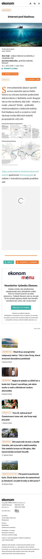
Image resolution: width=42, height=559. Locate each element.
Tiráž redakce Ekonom (9, 518)
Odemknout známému (28, 262)
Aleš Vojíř (6, 56)
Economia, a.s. (21, 502)
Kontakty (4, 515)
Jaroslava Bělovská (9, 61)
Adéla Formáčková (24, 538)
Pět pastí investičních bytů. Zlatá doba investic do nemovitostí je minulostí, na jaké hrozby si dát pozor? (21, 477)
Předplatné (5, 520)
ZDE (35, 320)
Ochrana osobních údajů (9, 535)
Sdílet (10, 262)
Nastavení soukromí (8, 532)
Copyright (5, 502)
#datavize (5, 79)
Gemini (8, 51)
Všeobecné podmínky (8, 527)
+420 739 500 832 (7, 540)
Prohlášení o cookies (8, 530)
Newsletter (5, 525)
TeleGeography (26, 175)
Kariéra (4, 523)
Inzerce (4, 538)
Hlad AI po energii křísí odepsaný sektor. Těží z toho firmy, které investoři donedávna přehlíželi (21, 355)
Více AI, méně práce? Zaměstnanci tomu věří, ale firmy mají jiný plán (19, 416)
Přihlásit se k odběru (21, 307)
